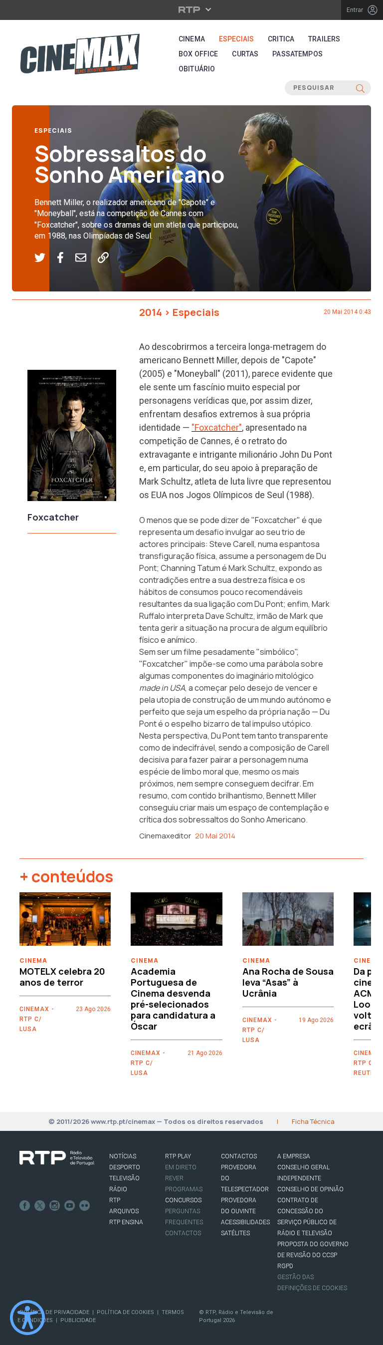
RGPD (285, 1266)
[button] (45, 258)
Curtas (245, 54)
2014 (150, 312)
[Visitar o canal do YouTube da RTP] (69, 1205)
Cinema (192, 39)
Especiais (236, 39)
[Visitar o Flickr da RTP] (84, 1205)
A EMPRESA (293, 1156)
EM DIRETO (180, 1167)
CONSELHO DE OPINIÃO (310, 1189)
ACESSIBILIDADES (245, 1222)
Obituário (197, 69)
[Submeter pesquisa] (360, 87)
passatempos (297, 54)
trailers (324, 39)
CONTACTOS (239, 1156)
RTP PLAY (178, 1156)
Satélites (235, 1233)
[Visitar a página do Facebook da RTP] (24, 1205)
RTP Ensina (126, 1222)
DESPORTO (124, 1167)
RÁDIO (118, 1189)
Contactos (183, 1233)
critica (281, 39)
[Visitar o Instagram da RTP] (54, 1205)
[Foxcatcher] (71, 438)
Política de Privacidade (54, 1312)
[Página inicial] (80, 53)
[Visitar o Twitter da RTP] (39, 1205)
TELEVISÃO (124, 1178)
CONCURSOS (183, 1200)
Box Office (198, 54)
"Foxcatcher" (217, 427)
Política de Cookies (125, 1312)
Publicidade (78, 1320)
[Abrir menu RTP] (192, 9)
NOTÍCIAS (122, 1156)
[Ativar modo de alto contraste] (27, 1317)
